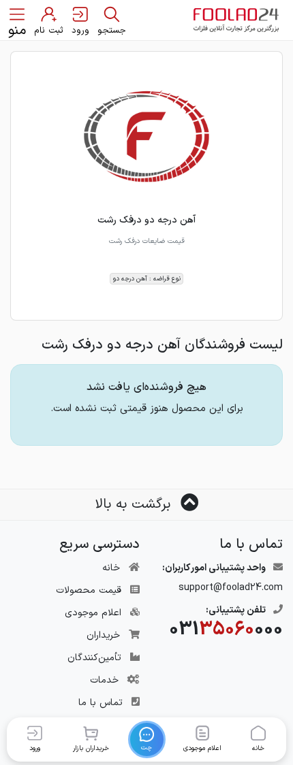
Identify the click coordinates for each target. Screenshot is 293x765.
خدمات (104, 680)
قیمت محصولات (88, 590)
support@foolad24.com (231, 588)
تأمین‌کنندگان (94, 658)
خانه (111, 568)
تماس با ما (100, 703)
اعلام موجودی (93, 613)
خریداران (103, 635)
